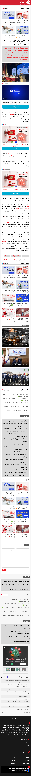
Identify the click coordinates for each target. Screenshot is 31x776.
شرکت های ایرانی (25, 755)
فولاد (11, 156)
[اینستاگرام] (16, 718)
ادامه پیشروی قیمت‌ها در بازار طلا (21, 641)
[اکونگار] (18, 2)
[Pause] (4, 99)
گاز (2, 216)
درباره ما (27, 745)
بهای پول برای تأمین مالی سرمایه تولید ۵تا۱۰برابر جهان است (16, 581)
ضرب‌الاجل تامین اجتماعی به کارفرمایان (18, 452)
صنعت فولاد (25, 256)
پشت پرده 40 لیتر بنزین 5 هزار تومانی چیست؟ (19, 631)
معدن (10, 112)
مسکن (27, 206)
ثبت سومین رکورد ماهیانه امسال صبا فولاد (19, 364)
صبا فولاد (7, 256)
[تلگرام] (12, 718)
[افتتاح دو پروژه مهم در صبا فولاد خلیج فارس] (15, 377)
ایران (8, 222)
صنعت (3, 222)
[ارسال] (6, 259)
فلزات (23, 246)
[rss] (18, 718)
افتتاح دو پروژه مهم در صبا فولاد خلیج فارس (19, 384)
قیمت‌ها (13, 763)
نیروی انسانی (10, 153)
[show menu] (4, 3)
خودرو (27, 757)
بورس (13, 755)
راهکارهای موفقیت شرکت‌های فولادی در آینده (18, 344)
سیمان (17, 208)
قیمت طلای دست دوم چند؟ (23, 633)
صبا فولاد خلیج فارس (15, 256)
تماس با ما (26, 742)
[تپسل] (3, 84)
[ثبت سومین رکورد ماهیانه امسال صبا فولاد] (15, 357)
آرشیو (28, 748)
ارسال (4, 570)
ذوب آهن (4, 241)
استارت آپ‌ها (26, 763)
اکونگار (12, 768)
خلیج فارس (11, 114)
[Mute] (6, 99)
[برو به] (28, 767)
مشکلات (27, 208)
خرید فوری (15, 148)
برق (5, 216)
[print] (4, 260)
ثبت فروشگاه (16, 107)
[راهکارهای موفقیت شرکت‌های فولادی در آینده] (15, 337)
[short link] (7, 259)
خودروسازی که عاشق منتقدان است (19, 444)
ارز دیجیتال (12, 760)
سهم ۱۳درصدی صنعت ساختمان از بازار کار (19, 589)
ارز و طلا (27, 760)
